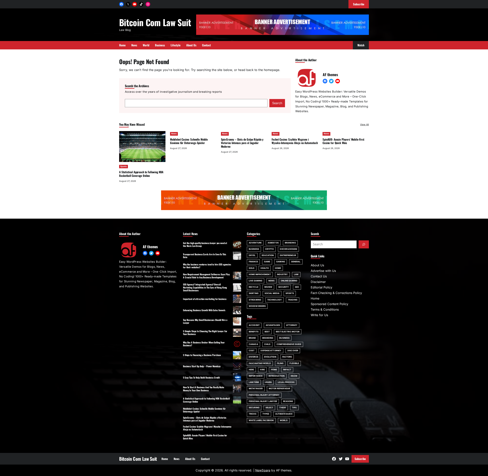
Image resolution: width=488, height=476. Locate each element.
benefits (253, 331)
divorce (253, 357)
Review (268, 287)
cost (251, 350)
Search (277, 103)
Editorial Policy (321, 287)
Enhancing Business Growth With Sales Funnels (204, 310)
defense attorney (271, 350)
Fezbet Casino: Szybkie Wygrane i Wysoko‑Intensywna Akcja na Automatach (295, 141)
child (267, 344)
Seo (297, 287)
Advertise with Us (323, 271)
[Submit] (364, 244)
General (296, 261)
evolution (270, 357)
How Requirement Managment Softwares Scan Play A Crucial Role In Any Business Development (206, 276)
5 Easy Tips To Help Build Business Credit (201, 377)
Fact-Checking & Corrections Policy (336, 293)
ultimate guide (283, 414)
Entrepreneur (288, 255)
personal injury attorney (264, 395)
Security (283, 287)
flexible (294, 363)
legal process (286, 382)
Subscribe (360, 459)
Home (278, 268)
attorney (291, 325)
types (265, 414)
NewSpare (262, 470)
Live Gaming (255, 280)
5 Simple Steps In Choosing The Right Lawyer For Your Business (205, 332)
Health (265, 268)
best (267, 331)
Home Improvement (260, 274)
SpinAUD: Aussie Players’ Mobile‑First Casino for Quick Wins (343, 141)
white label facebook (261, 420)
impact (287, 369)
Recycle (253, 287)
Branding (290, 243)
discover (292, 350)
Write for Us (319, 315)
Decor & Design (288, 249)
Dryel (252, 255)
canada (253, 344)
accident (254, 325)
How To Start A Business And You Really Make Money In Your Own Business (203, 389)
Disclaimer (318, 282)
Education (268, 255)
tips (294, 407)
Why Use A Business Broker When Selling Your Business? (204, 344)
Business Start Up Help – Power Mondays (201, 366)
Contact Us (319, 276)
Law (296, 274)
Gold (251, 268)
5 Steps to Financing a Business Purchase (202, 355)
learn (268, 382)
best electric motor (287, 331)
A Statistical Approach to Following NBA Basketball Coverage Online (141, 174)
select (269, 407)
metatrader (256, 388)
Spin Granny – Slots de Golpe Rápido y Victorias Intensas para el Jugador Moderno (242, 143)
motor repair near (279, 388)
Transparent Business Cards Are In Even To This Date (204, 256)
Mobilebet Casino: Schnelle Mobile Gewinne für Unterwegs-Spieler (189, 141)
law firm (254, 382)
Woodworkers (257, 306)
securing (254, 407)
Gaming (280, 261)
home (274, 369)
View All (364, 124)
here (251, 369)
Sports (123, 166)
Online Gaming (289, 280)
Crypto (269, 249)
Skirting (253, 293)
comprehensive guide (289, 344)
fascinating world (260, 363)
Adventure (255, 243)
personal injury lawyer (263, 401)
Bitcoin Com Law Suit (155, 22)
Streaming (255, 300)
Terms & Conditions (325, 309)
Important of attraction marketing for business (204, 298)
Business (254, 249)
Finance (253, 261)
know (294, 376)
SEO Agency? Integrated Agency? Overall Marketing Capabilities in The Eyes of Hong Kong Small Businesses (205, 287)
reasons (288, 401)
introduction (277, 376)
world (284, 420)
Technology (274, 300)
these (282, 407)
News (174, 133)
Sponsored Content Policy (329, 304)
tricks (252, 414)
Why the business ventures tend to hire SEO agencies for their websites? (207, 266)
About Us (317, 265)
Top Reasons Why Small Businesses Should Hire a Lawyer (205, 321)
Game (267, 261)
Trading (292, 300)
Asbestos (273, 243)
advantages (273, 325)
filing (280, 363)
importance (255, 376)
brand (252, 338)
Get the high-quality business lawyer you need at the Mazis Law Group (205, 244)
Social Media (272, 293)
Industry (282, 274)
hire (262, 369)
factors (287, 357)
